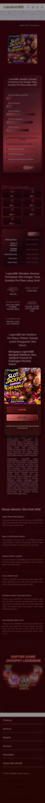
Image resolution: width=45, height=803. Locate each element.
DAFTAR (22, 417)
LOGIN (22, 410)
